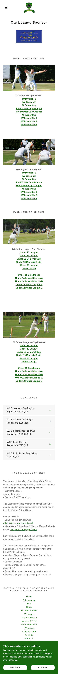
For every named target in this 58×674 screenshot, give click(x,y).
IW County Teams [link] (29, 611)
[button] (4, 7)
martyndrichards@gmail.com (23, 529)
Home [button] (29, 597)
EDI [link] (29, 604)
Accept (42, 668)
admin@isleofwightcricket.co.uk (18, 523)
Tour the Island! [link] (29, 631)
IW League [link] (29, 614)
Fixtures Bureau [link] (29, 617)
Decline (15, 668)
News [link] (29, 607)
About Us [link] (29, 638)
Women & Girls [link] (29, 621)
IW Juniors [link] (29, 628)
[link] (29, 7)
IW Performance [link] (29, 624)
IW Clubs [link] (29, 635)
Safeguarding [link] (29, 600)
